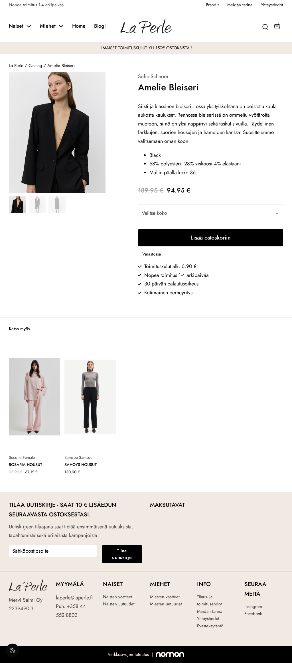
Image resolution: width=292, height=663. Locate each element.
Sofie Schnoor (153, 76)
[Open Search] (265, 26)
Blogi (100, 26)
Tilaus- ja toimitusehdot (209, 600)
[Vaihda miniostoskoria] (277, 26)
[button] (97, 79)
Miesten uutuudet (166, 604)
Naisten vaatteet (117, 597)
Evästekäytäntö (210, 626)
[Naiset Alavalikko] (28, 26)
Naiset (16, 26)
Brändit (212, 5)
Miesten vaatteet (165, 597)
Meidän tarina (239, 5)
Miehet (48, 26)
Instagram (253, 606)
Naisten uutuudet (119, 604)
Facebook (253, 614)
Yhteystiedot (272, 5)
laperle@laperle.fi (74, 597)
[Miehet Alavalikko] (61, 26)
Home (79, 26)
